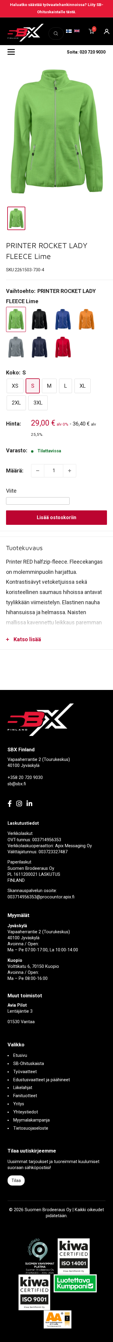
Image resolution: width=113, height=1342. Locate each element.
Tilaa (16, 1180)
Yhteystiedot (25, 1112)
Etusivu (20, 1055)
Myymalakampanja (31, 1120)
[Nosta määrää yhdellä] (69, 470)
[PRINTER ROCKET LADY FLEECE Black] (39, 319)
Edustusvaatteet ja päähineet (41, 1079)
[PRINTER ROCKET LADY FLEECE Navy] (39, 347)
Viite (11, 491)
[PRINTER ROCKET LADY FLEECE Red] (63, 347)
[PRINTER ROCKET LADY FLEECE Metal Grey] (16, 347)
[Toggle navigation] (11, 52)
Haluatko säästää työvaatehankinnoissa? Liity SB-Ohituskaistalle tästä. (56, 8)
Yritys (18, 1104)
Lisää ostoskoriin (56, 517)
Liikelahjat (22, 1087)
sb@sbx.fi (17, 783)
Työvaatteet (25, 1071)
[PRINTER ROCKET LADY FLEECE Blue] (63, 319)
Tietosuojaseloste (30, 1128)
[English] (77, 30)
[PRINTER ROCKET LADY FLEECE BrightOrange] (86, 319)
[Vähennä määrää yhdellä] (37, 470)
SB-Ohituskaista (28, 1063)
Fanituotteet (25, 1095)
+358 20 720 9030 (25, 777)
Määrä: (15, 470)
